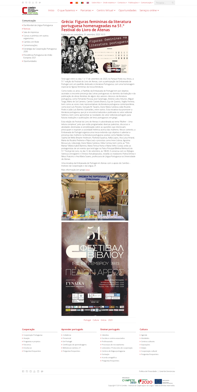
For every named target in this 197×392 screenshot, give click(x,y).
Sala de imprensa (31, 32)
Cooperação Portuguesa (32, 335)
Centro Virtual (105, 10)
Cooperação (28, 329)
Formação (105, 354)
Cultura (96, 320)
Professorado (107, 341)
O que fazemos (66, 10)
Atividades (145, 338)
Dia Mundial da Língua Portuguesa (38, 25)
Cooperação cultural (149, 351)
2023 (110, 320)
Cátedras (105, 335)
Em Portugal (67, 341)
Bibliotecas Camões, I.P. (72, 348)
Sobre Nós (96, 2)
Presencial (67, 338)
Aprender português (72, 329)
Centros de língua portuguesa (113, 351)
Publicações (133, 2)
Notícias (26, 28)
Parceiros (27, 345)
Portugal (87, 320)
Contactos (122, 2)
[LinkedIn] (38, 371)
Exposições (145, 345)
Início (51, 10)
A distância (67, 335)
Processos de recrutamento (113, 345)
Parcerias (86, 10)
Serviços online (148, 10)
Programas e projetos (31, 341)
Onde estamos (109, 2)
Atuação (26, 338)
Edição (143, 348)
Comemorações (30, 45)
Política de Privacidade (148, 371)
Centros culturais (148, 341)
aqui (88, 169)
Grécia (103, 320)
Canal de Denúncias (167, 371)
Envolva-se (27, 348)
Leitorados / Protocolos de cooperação (117, 348)
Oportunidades (127, 10)
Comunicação (146, 2)
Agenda (144, 335)
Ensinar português (110, 329)
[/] (30, 10)
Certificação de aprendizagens (74, 345)
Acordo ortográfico (109, 357)
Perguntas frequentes (32, 351)
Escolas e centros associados (113, 338)
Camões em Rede (31, 42)
